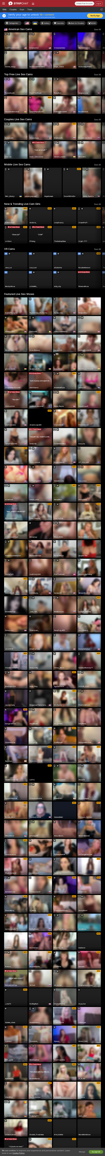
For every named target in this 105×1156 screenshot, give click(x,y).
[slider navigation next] (99, 50)
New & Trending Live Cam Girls (22, 203)
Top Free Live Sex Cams (18, 74)
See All (97, 29)
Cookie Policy (18, 1153)
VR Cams (9, 248)
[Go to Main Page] (18, 3)
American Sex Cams (20, 29)
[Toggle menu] (3, 3)
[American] (27, 23)
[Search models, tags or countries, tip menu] (101, 9)
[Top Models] (33, 3)
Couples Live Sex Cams (18, 119)
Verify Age (95, 16)
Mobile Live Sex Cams (17, 164)
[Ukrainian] (35, 23)
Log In (98, 4)
